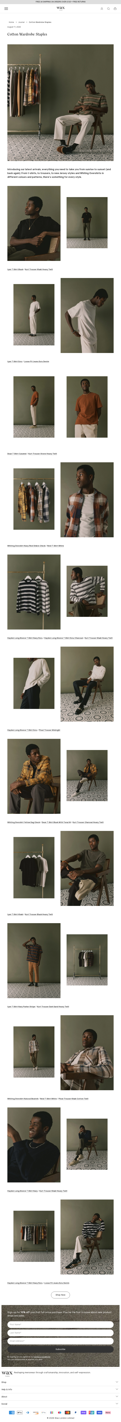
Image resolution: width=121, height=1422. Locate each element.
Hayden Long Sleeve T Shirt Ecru (22, 730)
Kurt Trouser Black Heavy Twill (39, 914)
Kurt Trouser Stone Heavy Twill (42, 454)
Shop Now (60, 1295)
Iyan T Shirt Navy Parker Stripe (21, 1007)
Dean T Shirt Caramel (17, 454)
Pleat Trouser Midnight (49, 730)
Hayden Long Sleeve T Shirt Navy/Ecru (24, 638)
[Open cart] (115, 8)
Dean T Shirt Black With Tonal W (56, 822)
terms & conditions (42, 1357)
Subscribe (60, 1349)
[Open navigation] (6, 8)
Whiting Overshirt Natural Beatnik (22, 1099)
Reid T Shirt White (55, 546)
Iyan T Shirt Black (15, 269)
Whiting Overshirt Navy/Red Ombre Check (26, 546)
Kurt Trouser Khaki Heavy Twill (39, 269)
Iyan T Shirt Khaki (15, 914)
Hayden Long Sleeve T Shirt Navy (22, 1191)
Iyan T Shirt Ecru (14, 362)
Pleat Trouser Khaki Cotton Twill (73, 1099)
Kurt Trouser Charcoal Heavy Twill (88, 822)
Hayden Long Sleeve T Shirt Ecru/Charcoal (63, 638)
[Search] (108, 8)
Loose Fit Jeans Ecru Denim (36, 362)
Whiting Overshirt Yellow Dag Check (23, 822)
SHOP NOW (72, 2)
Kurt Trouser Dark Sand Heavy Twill (53, 1007)
